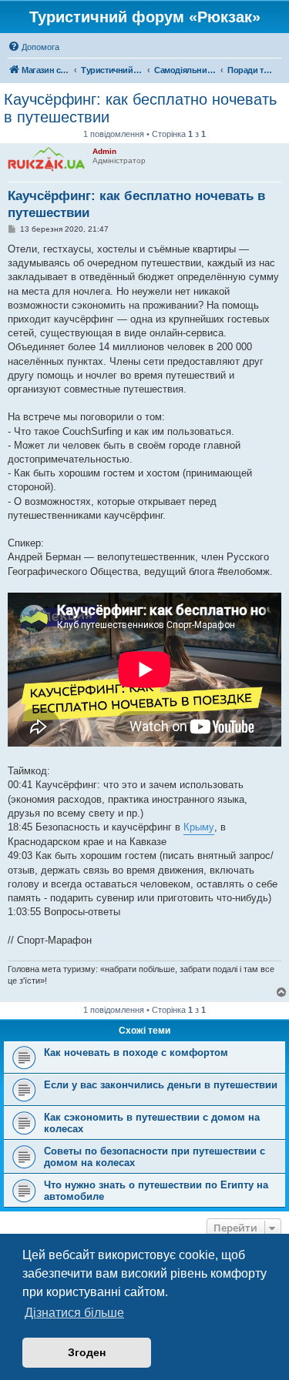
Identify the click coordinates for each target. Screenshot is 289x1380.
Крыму (198, 827)
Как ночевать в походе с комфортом (136, 1052)
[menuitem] (33, 47)
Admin (104, 151)
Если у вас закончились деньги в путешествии (160, 1085)
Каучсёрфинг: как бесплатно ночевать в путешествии (140, 108)
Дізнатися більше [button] (74, 1312)
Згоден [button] (87, 1352)
